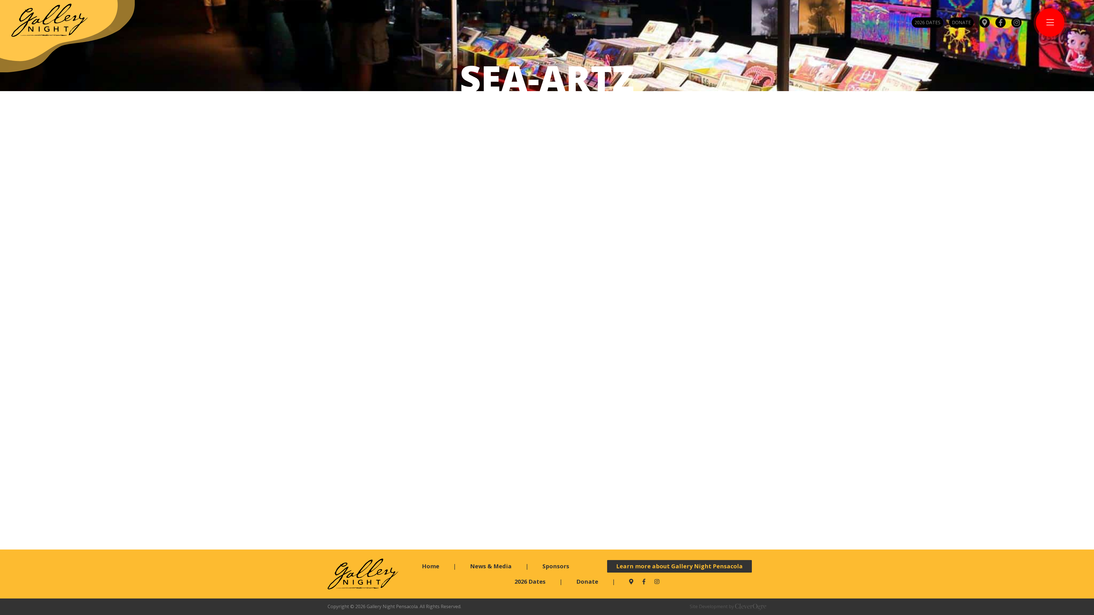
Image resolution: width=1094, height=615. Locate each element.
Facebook (1000, 22)
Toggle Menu (1050, 22)
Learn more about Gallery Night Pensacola (679, 566)
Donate (961, 22)
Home (430, 566)
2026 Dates (927, 22)
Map (984, 22)
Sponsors (555, 566)
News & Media (491, 566)
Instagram (1016, 22)
